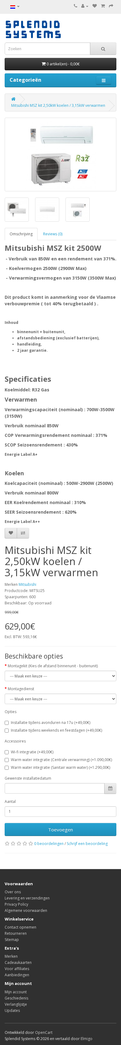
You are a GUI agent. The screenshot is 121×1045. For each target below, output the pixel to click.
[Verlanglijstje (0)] (94, 6)
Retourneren (16, 933)
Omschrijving (21, 234)
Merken (11, 956)
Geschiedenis (16, 998)
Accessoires (15, 741)
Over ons (13, 892)
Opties (10, 711)
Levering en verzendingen (27, 898)
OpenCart (43, 1032)
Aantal (10, 801)
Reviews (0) (52, 234)
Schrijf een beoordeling (87, 843)
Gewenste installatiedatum (28, 778)
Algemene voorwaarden (26, 910)
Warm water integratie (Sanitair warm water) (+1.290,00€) (60, 767)
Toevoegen (60, 829)
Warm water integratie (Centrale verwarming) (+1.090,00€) (61, 759)
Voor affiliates (17, 968)
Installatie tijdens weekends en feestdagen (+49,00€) (56, 730)
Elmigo (86, 1038)
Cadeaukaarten (18, 962)
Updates (12, 1010)
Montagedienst (21, 688)
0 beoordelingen (49, 843)
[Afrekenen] (111, 6)
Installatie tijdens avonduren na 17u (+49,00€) (50, 722)
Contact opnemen (20, 927)
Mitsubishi (27, 584)
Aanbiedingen (17, 975)
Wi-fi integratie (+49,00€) (32, 752)
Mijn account (16, 992)
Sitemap (12, 939)
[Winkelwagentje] (103, 6)
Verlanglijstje (16, 1004)
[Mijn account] (84, 6)
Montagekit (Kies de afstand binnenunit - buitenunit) (53, 665)
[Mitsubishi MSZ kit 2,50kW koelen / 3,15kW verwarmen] (60, 154)
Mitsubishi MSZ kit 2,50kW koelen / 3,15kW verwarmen (58, 105)
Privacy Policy (16, 904)
